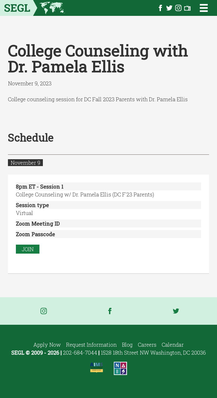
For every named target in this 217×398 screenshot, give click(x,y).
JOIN (28, 249)
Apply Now (47, 344)
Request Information (91, 344)
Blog (127, 344)
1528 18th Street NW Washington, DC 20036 (153, 352)
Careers (147, 344)
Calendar (173, 344)
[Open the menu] (200, 8)
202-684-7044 (80, 352)
